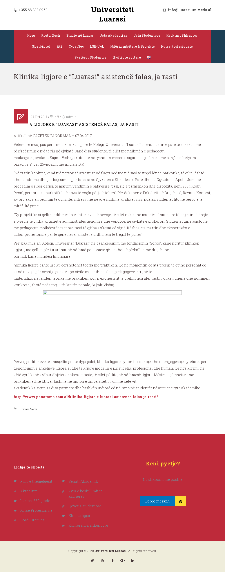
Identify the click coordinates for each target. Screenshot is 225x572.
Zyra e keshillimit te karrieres (86, 494)
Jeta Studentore (147, 35)
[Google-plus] (123, 560)
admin (71, 117)
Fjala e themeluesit (36, 481)
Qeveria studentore (85, 506)
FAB (59, 46)
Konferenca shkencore (88, 525)
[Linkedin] (133, 560)
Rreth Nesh (50, 35)
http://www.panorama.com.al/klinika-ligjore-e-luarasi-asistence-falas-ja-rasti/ (86, 396)
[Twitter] (92, 560)
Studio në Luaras (80, 35)
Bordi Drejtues (32, 520)
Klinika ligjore (81, 515)
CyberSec (76, 46)
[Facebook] (112, 560)
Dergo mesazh (157, 501)
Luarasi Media (29, 409)
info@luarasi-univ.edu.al (189, 9)
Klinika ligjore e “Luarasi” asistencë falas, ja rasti (76, 124)
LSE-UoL (97, 46)
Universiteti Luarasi (112, 14)
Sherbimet (41, 46)
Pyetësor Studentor (90, 57)
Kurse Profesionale (177, 46)
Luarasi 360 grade (35, 500)
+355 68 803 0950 (32, 9)
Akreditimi (29, 491)
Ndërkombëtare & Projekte (132, 46)
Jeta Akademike (114, 35)
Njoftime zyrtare (126, 57)
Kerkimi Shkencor (182, 35)
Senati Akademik (83, 481)
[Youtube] (102, 560)
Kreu (31, 35)
